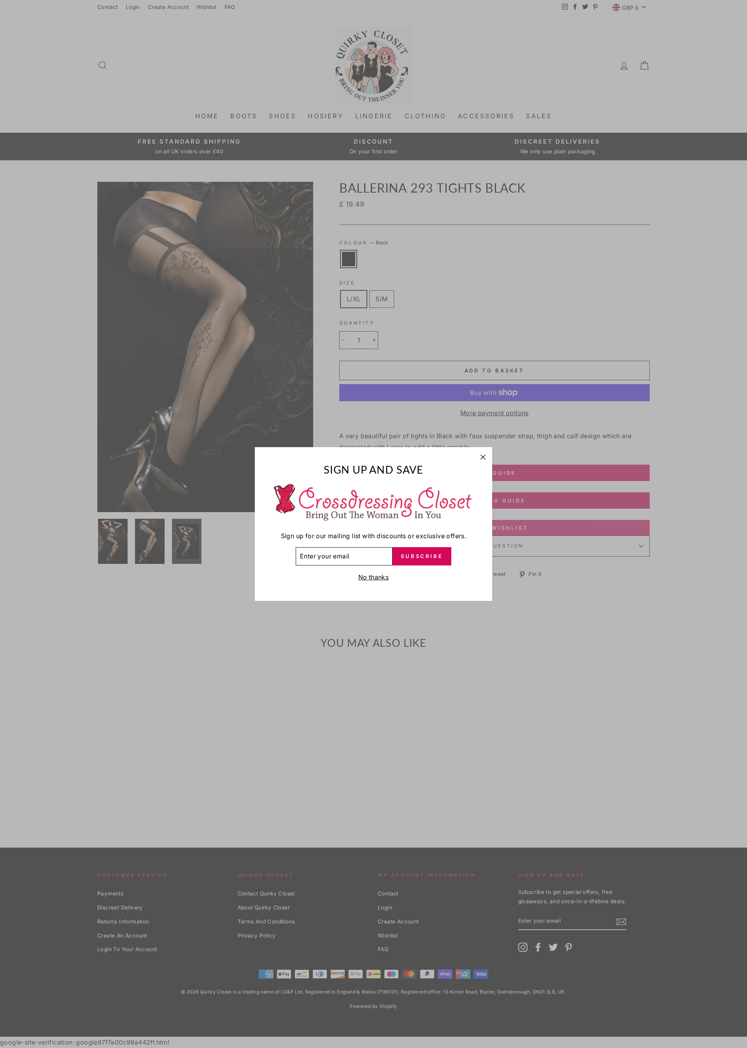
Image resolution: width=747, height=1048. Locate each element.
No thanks (373, 577)
